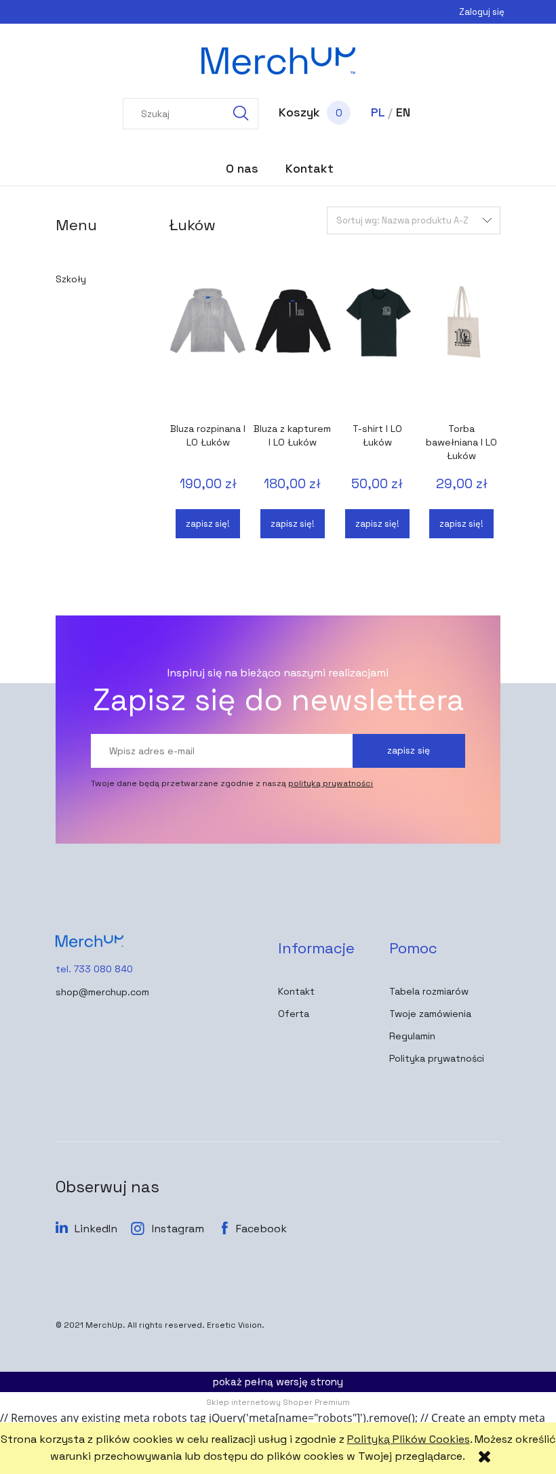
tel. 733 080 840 (94, 969)
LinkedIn (96, 1228)
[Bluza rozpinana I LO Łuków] (207, 348)
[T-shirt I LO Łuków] (377, 348)
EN (403, 112)
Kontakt (296, 991)
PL (377, 112)
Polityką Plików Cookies (408, 1439)
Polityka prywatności (436, 1058)
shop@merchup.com (102, 992)
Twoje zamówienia (430, 1013)
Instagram (178, 1228)
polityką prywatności (330, 783)
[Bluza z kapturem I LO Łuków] (292, 348)
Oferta (293, 1013)
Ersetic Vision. (235, 1325)
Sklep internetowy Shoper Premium (278, 1402)
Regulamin (412, 1036)
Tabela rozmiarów (429, 991)
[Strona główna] (278, 61)
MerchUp (104, 1325)
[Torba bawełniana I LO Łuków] (461, 348)
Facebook (261, 1228)
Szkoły (71, 279)
